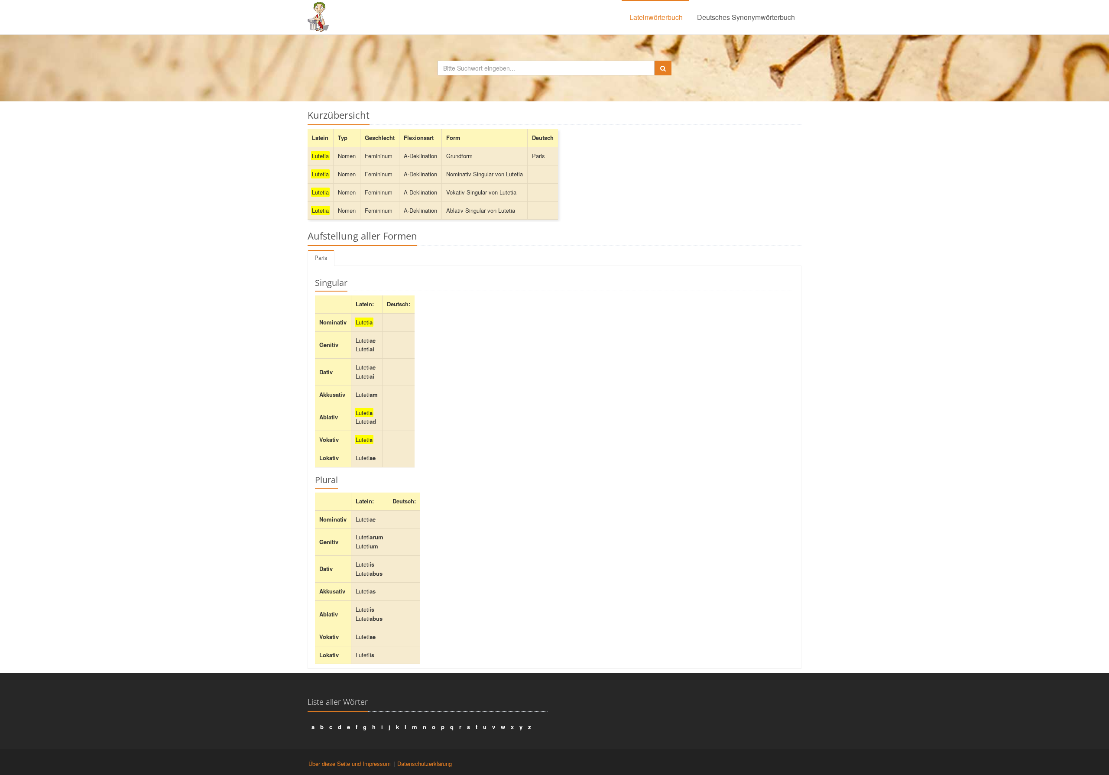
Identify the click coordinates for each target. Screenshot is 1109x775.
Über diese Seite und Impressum (349, 763)
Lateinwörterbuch (656, 17)
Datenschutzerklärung (424, 763)
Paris (321, 257)
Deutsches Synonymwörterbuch (746, 17)
